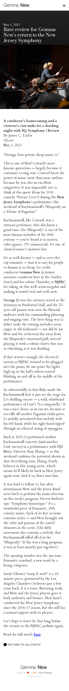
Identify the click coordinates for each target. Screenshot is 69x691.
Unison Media (45, 672)
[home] (15, 4)
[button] (64, 6)
